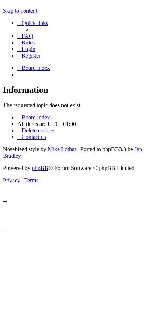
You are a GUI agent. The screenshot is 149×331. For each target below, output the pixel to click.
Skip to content (20, 11)
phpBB (40, 168)
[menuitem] (25, 36)
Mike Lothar (62, 149)
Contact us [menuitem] (34, 137)
